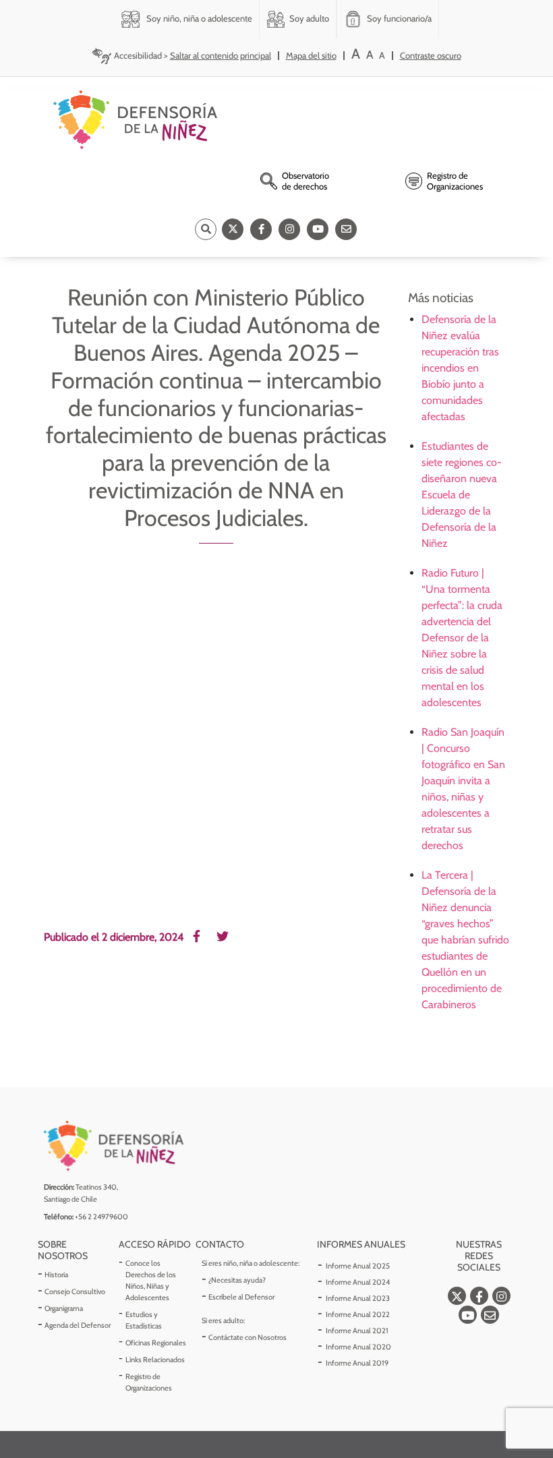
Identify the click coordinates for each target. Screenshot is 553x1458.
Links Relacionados (155, 1359)
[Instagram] (289, 229)
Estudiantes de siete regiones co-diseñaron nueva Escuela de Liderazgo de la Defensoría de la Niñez (461, 495)
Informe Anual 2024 (358, 1282)
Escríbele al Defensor (241, 1297)
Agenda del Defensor (78, 1325)
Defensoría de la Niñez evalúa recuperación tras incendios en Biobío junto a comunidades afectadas (460, 368)
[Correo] (346, 229)
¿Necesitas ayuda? (237, 1280)
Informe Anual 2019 (357, 1363)
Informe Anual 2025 (358, 1266)
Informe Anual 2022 (358, 1314)
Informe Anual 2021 (357, 1330)
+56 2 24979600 (101, 1216)
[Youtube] (317, 229)
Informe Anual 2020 (358, 1346)
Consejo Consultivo (75, 1291)
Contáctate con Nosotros (247, 1337)
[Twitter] (232, 229)
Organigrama (64, 1308)
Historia (56, 1274)
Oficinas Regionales (155, 1342)
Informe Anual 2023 (358, 1298)
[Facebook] (261, 229)
